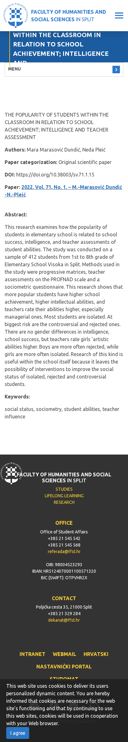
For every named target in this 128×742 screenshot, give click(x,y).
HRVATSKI (96, 654)
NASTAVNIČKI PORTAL (64, 666)
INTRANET (32, 654)
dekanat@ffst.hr (64, 620)
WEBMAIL (64, 654)
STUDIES (64, 489)
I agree (17, 733)
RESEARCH (64, 502)
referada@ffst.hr (64, 551)
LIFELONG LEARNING (64, 495)
